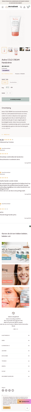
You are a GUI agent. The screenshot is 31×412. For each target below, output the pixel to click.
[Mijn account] (24, 7)
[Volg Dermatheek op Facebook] (3, 390)
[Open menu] (2, 7)
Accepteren (6, 407)
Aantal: (3, 93)
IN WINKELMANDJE (15, 99)
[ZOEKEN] (21, 7)
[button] (15, 67)
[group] (15, 140)
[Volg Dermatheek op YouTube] (13, 390)
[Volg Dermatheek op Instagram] (6, 390)
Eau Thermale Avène (7, 73)
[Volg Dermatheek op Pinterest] (9, 390)
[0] (28, 7)
